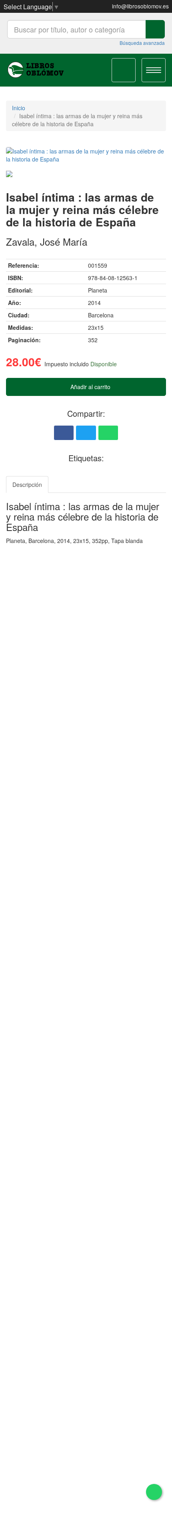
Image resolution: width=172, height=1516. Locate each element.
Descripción (27, 484)
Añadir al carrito (89, 387)
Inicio (18, 108)
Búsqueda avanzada (142, 42)
